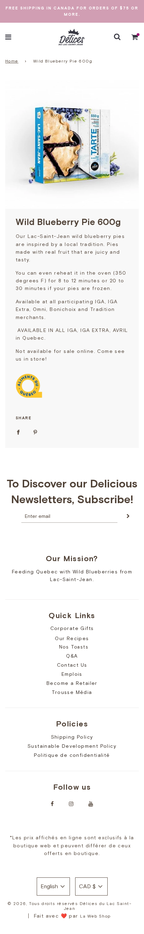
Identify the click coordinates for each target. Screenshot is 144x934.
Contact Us (72, 665)
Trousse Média (72, 692)
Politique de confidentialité (72, 755)
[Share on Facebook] (18, 431)
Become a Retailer (72, 683)
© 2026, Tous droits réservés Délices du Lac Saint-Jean (69, 906)
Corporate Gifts (72, 628)
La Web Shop (95, 916)
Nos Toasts (73, 647)
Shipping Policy (72, 737)
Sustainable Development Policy (72, 746)
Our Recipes (72, 638)
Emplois (72, 674)
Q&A (72, 656)
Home (12, 61)
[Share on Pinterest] (35, 431)
